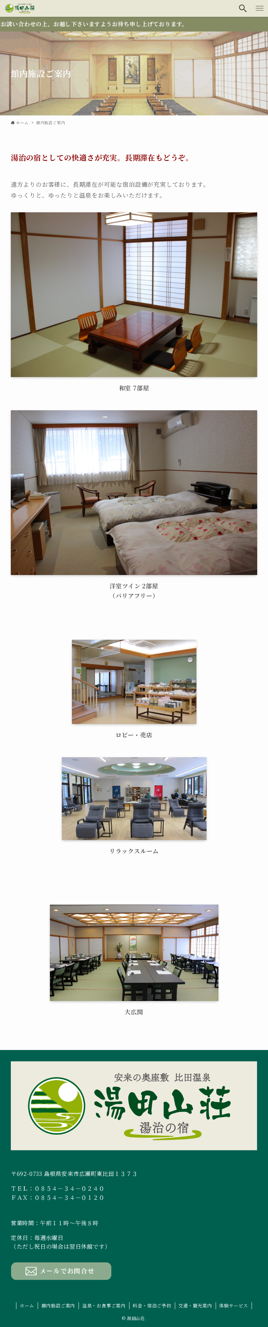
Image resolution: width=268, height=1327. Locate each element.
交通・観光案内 (195, 1305)
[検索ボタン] (242, 8)
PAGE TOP (255, 1280)
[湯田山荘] (20, 8)
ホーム (27, 1305)
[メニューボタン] (259, 8)
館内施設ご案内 (58, 1305)
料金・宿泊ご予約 (152, 1305)
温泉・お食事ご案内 (104, 1305)
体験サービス (233, 1305)
